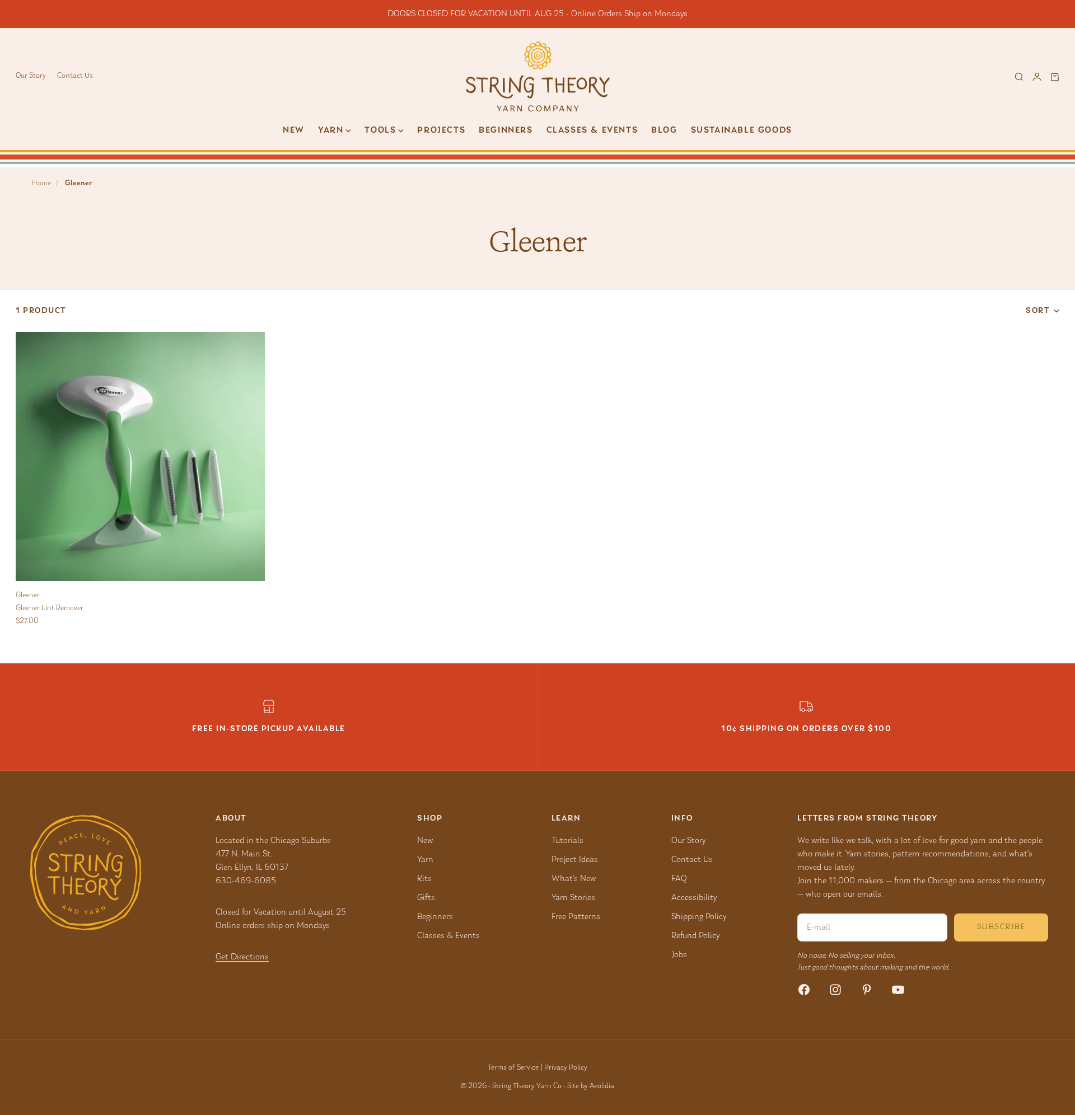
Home (41, 184)
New (294, 130)
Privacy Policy (565, 1068)
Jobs (679, 954)
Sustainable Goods (741, 130)
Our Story (31, 76)
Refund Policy (695, 935)
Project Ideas (574, 859)
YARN (330, 130)
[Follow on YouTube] (898, 989)
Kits (424, 878)
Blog (664, 130)
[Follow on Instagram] (835, 989)
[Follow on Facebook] (804, 989)
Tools (380, 130)
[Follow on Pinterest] (866, 989)
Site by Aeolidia (590, 1086)
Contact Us (75, 76)
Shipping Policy (698, 916)
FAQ (679, 878)
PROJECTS (441, 130)
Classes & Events (592, 130)
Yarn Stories (573, 897)
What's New (573, 878)
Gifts (426, 897)
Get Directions (242, 957)
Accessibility (694, 897)
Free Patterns (575, 916)
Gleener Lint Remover (49, 608)
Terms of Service (513, 1068)
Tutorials (567, 840)
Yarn (425, 859)
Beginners (505, 130)
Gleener (28, 595)
